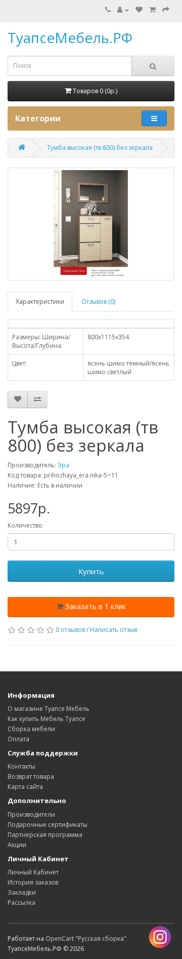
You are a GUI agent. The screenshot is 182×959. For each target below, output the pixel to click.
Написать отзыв (113, 629)
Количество (25, 525)
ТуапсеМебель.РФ (70, 37)
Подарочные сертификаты (47, 824)
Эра (63, 465)
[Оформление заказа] (165, 10)
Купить (91, 571)
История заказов (33, 882)
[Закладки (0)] (139, 10)
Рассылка (21, 902)
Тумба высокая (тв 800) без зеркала (100, 147)
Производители (31, 814)
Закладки (22, 892)
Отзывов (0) (98, 301)
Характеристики (40, 301)
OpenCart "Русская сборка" (86, 938)
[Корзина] (152, 10)
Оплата (18, 739)
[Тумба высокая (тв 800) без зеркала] (91, 224)
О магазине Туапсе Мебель (48, 708)
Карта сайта (25, 786)
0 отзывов (70, 629)
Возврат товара (31, 776)
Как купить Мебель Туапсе (46, 718)
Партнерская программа (45, 834)
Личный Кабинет (33, 872)
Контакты (21, 766)
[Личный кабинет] (123, 10)
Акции (17, 845)
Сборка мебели (31, 729)
